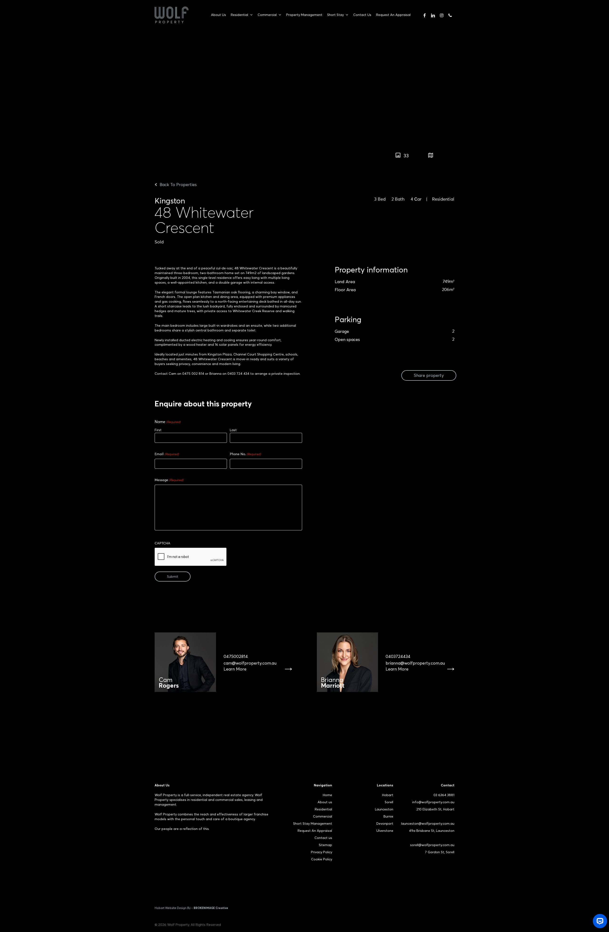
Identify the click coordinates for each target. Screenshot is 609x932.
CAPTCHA (162, 543)
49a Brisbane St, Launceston (431, 830)
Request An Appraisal (315, 830)
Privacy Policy (321, 852)
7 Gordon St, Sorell (439, 852)
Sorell (389, 802)
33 (406, 155)
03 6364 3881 (443, 795)
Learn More (235, 669)
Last (233, 430)
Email (167, 454)
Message (169, 480)
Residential (323, 809)
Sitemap (325, 845)
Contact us (323, 838)
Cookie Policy (321, 859)
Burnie (388, 816)
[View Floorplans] (430, 155)
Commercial (322, 816)
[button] (472, 153)
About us (325, 802)
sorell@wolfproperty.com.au (432, 845)
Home (327, 795)
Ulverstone (384, 830)
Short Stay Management (312, 823)
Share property (429, 375)
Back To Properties (177, 184)
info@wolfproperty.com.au (433, 802)
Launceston (384, 809)
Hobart (387, 795)
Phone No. (245, 454)
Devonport (384, 823)
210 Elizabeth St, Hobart (435, 809)
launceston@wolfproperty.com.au (427, 823)
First (158, 430)
